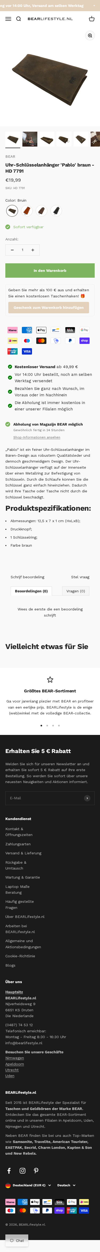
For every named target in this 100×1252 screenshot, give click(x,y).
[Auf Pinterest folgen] (36, 1170)
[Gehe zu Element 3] (46, 140)
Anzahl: (11, 239)
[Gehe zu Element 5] (81, 140)
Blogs (10, 965)
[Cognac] (27, 211)
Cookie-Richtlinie (20, 956)
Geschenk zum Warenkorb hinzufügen (49, 307)
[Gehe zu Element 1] (12, 140)
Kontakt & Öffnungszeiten (19, 832)
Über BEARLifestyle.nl (25, 916)
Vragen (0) (75, 591)
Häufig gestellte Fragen (19, 904)
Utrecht (12, 1070)
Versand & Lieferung (23, 853)
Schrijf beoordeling (27, 577)
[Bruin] (12, 211)
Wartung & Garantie (22, 877)
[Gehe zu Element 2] (29, 140)
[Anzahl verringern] (12, 250)
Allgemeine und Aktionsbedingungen (23, 944)
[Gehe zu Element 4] (64, 140)
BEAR (10, 156)
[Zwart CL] (56, 211)
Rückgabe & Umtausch (15, 865)
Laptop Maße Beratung (17, 889)
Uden (9, 1076)
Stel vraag (80, 577)
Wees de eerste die (50, 612)
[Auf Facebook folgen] (9, 1170)
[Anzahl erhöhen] (32, 250)
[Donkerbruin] (41, 211)
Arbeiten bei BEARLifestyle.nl (20, 929)
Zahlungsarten (18, 844)
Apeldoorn (14, 1064)
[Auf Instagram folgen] (22, 1170)
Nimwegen (14, 1058)
